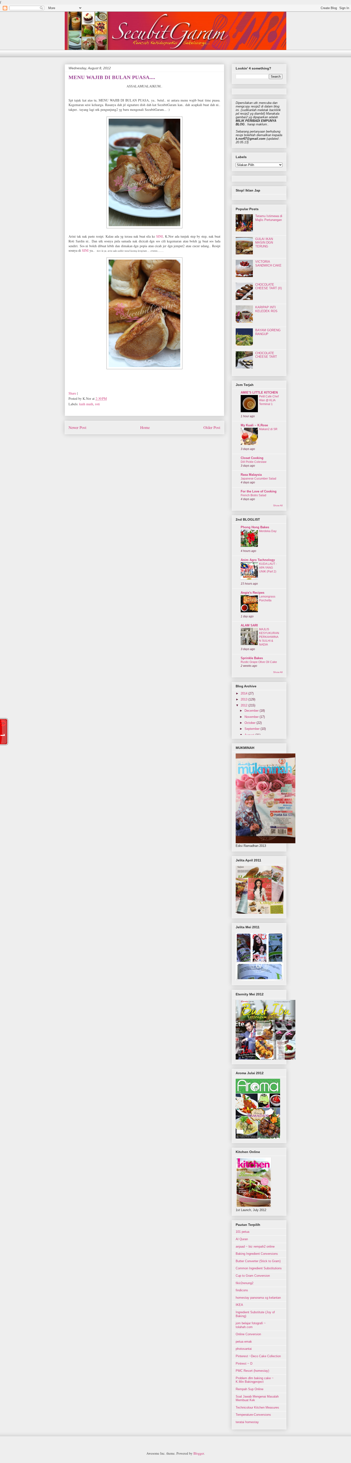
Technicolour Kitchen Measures (257, 1407)
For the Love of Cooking (259, 491)
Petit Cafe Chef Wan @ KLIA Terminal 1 (269, 400)
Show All (277, 505)
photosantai (244, 1349)
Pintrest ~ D (244, 1363)
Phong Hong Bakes (255, 527)
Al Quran (242, 1239)
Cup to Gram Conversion (253, 1275)
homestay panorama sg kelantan (258, 1297)
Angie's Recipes (252, 592)
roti (97, 404)
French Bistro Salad (253, 495)
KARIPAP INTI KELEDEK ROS (266, 309)
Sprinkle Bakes (252, 658)
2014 (244, 693)
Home (145, 427)
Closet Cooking (252, 458)
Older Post (211, 427)
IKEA (239, 1305)
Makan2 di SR (268, 429)
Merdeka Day (268, 531)
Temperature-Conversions (253, 1414)
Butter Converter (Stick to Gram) (258, 1261)
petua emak (244, 1341)
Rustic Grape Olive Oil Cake (259, 662)
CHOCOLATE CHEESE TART (266, 355)
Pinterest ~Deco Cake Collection (258, 1356)
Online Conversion (248, 1334)
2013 (244, 699)
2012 (244, 705)
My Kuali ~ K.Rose (254, 425)
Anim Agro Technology (258, 560)
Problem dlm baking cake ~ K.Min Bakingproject (255, 1380)
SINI (159, 236)
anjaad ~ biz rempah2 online (255, 1246)
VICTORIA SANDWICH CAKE (268, 263)
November (252, 717)
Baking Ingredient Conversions (257, 1253)
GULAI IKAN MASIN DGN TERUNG (264, 242)
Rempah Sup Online (249, 1389)
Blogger (198, 1453)
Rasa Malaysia (251, 474)
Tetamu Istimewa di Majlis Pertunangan (268, 218)
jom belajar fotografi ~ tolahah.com (251, 1325)
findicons (242, 1290)
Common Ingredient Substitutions (259, 1268)
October (250, 723)
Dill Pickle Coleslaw (253, 462)
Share (72, 393)
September (253, 729)
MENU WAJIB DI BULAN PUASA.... (112, 77)
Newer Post (77, 427)
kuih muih (86, 404)
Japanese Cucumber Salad (258, 478)
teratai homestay (247, 1422)
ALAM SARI (249, 625)
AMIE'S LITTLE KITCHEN (259, 392)
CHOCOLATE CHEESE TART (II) (268, 286)
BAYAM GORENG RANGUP (268, 332)
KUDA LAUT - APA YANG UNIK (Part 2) (268, 567)
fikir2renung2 (244, 1283)
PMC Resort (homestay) (252, 1370)
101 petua (242, 1231)
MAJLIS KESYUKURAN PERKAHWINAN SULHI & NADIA (269, 637)
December (252, 710)
